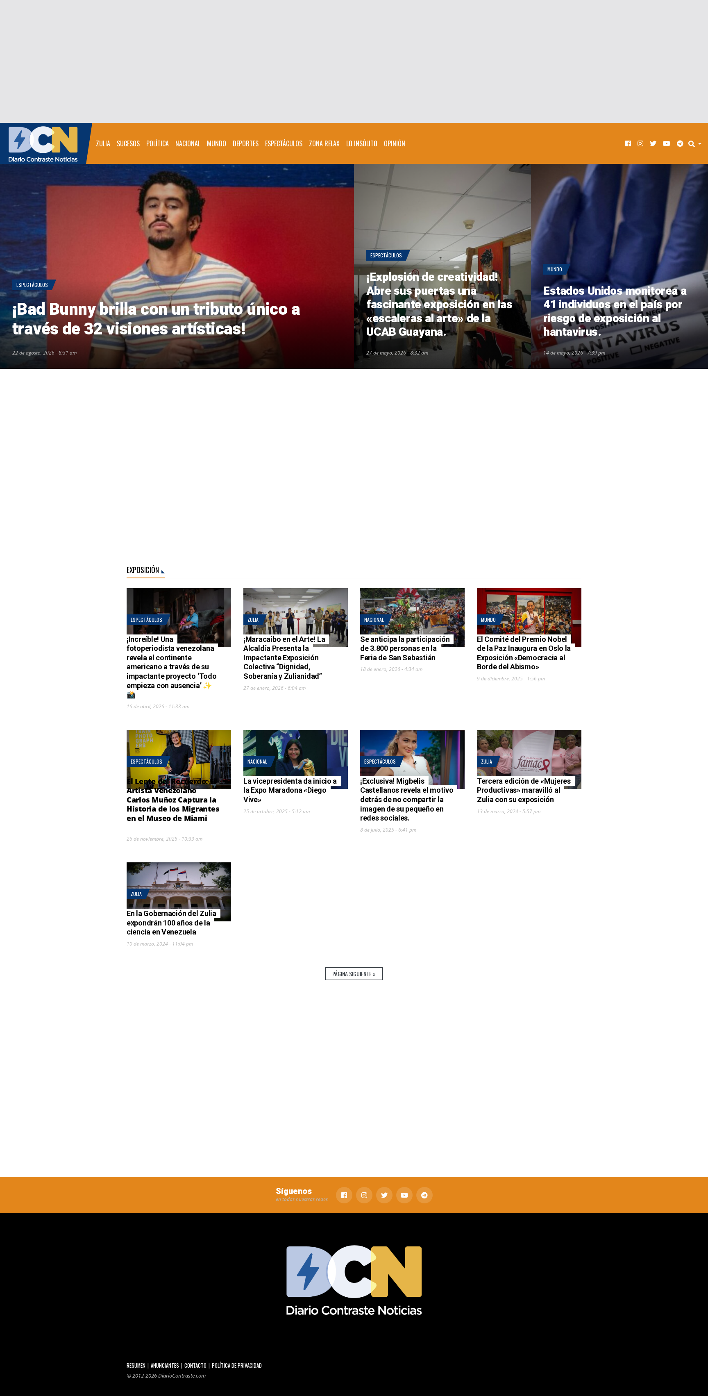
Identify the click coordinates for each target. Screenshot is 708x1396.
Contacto (195, 1365)
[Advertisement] (354, 61)
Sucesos (128, 143)
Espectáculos (283, 143)
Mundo (216, 143)
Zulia (103, 143)
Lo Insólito (361, 143)
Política (157, 143)
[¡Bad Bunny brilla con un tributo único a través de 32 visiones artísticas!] (177, 266)
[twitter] (653, 144)
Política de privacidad (237, 1365)
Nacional (187, 143)
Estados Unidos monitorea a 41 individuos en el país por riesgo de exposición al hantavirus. (614, 312)
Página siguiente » (354, 973)
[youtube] (667, 144)
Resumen (136, 1365)
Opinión (394, 143)
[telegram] (680, 144)
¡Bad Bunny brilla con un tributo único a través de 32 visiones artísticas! (156, 319)
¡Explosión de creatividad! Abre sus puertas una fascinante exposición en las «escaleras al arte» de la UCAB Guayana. (439, 305)
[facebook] (628, 144)
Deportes (246, 143)
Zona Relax (324, 143)
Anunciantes (165, 1365)
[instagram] (640, 144)
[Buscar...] (697, 143)
